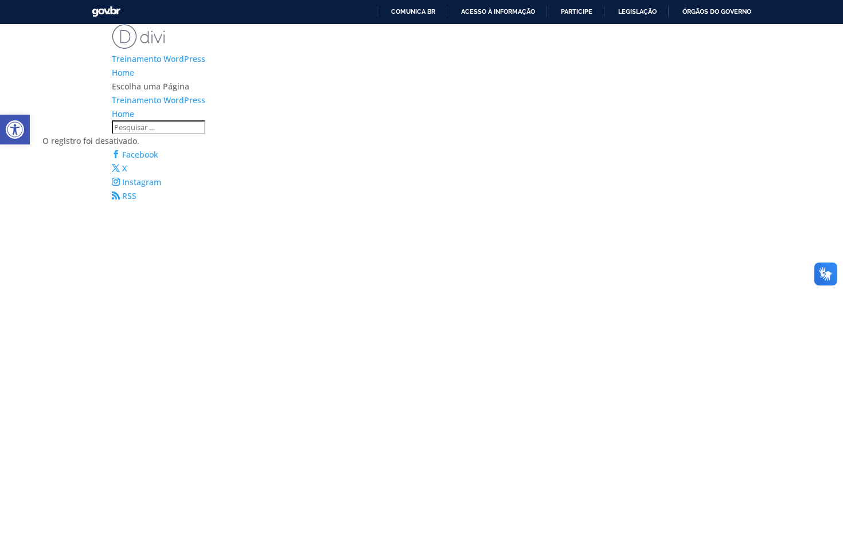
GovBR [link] (106, 11)
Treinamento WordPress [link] (158, 58)
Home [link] (123, 72)
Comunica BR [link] (413, 11)
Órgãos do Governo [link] (716, 11)
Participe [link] (576, 11)
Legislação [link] (637, 11)
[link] (15, 129)
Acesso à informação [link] (498, 11)
